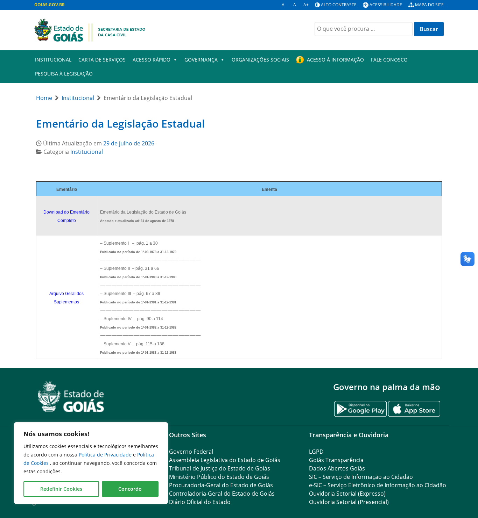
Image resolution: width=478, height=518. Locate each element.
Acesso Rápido (151, 59)
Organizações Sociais (260, 59)
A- (284, 5)
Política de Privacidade (106, 454)
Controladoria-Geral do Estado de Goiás (222, 493)
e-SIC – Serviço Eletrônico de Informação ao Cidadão (377, 485)
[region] (91, 463)
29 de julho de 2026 (128, 143)
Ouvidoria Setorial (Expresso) (347, 493)
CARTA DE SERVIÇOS (102, 59)
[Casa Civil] (90, 29)
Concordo (130, 488)
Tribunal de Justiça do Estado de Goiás (219, 468)
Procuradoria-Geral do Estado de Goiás (221, 485)
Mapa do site (429, 5)
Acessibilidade (386, 5)
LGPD (316, 451)
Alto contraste (339, 5)
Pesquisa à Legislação (64, 73)
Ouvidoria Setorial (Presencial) (349, 502)
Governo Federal (191, 451)
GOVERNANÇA (201, 59)
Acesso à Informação (335, 59)
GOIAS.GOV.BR (49, 5)
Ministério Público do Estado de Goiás (219, 477)
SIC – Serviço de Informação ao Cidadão (361, 477)
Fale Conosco (389, 59)
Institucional (53, 59)
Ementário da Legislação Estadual (120, 123)
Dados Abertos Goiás (337, 468)
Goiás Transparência (336, 460)
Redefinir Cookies (61, 488)
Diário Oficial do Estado (200, 502)
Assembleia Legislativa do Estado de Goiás (224, 460)
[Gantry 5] (71, 396)
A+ (306, 5)
